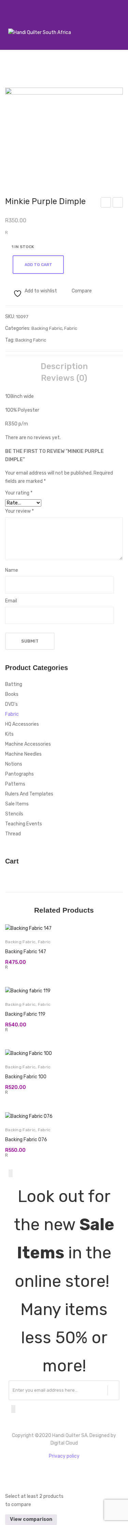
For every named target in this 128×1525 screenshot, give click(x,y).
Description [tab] (64, 366)
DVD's (11, 704)
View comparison (31, 1519)
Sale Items (17, 804)
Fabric (70, 328)
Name (11, 570)
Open (8, 24)
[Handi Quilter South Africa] (39, 32)
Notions (13, 764)
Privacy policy (64, 1456)
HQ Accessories (22, 724)
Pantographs (19, 774)
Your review (19, 511)
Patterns (15, 784)
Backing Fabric (46, 328)
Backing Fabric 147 (25, 952)
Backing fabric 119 (25, 1014)
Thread (13, 834)
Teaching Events (23, 824)
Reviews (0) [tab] (64, 378)
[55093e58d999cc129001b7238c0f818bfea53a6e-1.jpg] (64, 132)
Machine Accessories (28, 744)
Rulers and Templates (29, 794)
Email (11, 601)
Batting (13, 684)
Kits (9, 734)
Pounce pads (118, 203)
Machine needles (23, 754)
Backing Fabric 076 (26, 1140)
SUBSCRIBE (113, 1390)
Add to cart (38, 264)
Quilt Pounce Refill (106, 203)
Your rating (18, 493)
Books (11, 694)
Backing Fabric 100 (25, 1077)
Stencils (14, 814)
